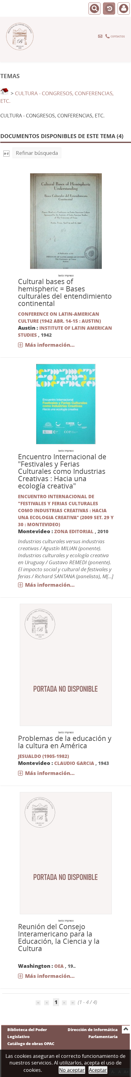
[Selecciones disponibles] (6, 152)
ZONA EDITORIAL (74, 531)
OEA (59, 966)
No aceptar (72, 1070)
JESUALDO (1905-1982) (43, 756)
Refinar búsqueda (37, 152)
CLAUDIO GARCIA (74, 763)
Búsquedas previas (109, 9)
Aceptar (98, 1070)
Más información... (50, 344)
